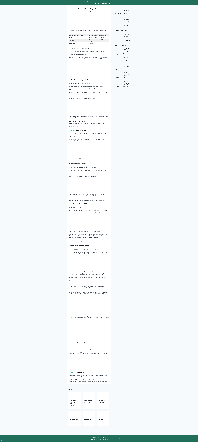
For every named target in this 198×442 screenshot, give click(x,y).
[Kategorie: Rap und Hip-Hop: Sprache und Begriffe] (119, 66)
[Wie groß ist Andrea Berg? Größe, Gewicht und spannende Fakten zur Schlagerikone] (119, 74)
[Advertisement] (89, 20)
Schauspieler (87, 1)
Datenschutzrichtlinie (96, 437)
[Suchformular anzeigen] (130, 2)
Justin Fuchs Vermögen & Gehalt (73, 402)
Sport (99, 1)
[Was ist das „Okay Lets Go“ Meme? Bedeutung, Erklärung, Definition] (119, 59)
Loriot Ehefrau (88, 400)
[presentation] (74, 395)
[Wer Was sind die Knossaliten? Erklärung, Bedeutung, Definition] (119, 34)
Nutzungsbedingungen (103, 439)
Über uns (104, 437)
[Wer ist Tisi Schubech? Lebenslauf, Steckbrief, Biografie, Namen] (119, 27)
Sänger (103, 1)
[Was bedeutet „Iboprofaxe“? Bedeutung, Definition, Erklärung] (119, 19)
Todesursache (98, 3)
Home (81, 1)
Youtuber (108, 1)
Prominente (113, 1)
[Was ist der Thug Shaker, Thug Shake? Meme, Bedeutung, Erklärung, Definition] (119, 10)
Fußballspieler (94, 1)
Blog (109, 3)
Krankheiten (104, 3)
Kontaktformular (93, 439)
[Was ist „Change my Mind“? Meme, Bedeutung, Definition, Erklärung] (119, 42)
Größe (118, 1)
